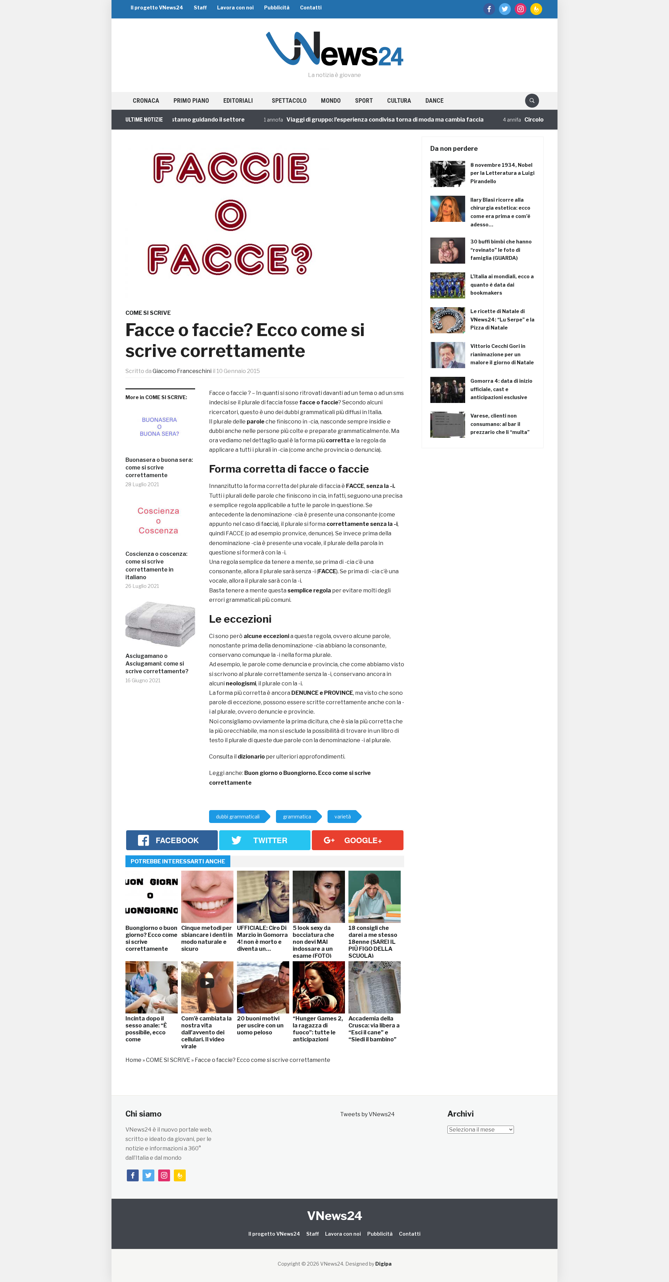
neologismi (241, 683)
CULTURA (399, 100)
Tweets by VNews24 (367, 1114)
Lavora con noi (235, 7)
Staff (200, 7)
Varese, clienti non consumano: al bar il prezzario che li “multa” (500, 424)
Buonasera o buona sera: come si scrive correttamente (159, 468)
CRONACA (146, 100)
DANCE (434, 100)
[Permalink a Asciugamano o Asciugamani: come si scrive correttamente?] (160, 626)
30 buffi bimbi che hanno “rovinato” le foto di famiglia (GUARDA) (501, 250)
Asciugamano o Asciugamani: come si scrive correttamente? (157, 664)
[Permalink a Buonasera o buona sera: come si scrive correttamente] (160, 430)
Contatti (311, 7)
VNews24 (334, 1216)
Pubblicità (277, 7)
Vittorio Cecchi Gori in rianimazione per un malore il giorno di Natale (502, 354)
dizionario (251, 756)
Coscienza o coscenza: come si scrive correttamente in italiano (156, 566)
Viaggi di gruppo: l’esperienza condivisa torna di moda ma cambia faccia (359, 119)
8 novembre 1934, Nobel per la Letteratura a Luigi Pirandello (502, 173)
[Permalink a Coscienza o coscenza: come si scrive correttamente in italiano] (160, 524)
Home (133, 1060)
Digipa (383, 1264)
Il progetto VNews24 (157, 7)
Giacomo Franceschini (182, 371)
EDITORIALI (238, 100)
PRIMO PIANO (191, 100)
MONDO (331, 100)
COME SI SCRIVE (148, 313)
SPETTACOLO (289, 100)
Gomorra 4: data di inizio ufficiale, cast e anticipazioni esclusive (501, 389)
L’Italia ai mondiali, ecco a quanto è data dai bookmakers (502, 284)
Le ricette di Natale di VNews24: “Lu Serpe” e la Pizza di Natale (502, 319)
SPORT (364, 100)
